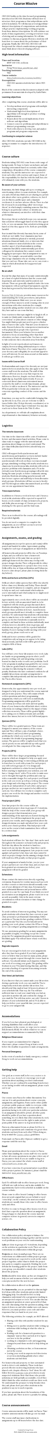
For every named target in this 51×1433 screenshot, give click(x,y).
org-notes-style (32, 1432)
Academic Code (21, 1373)
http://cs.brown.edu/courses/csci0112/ (24, 78)
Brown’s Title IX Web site (12, 295)
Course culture (23, 1135)
